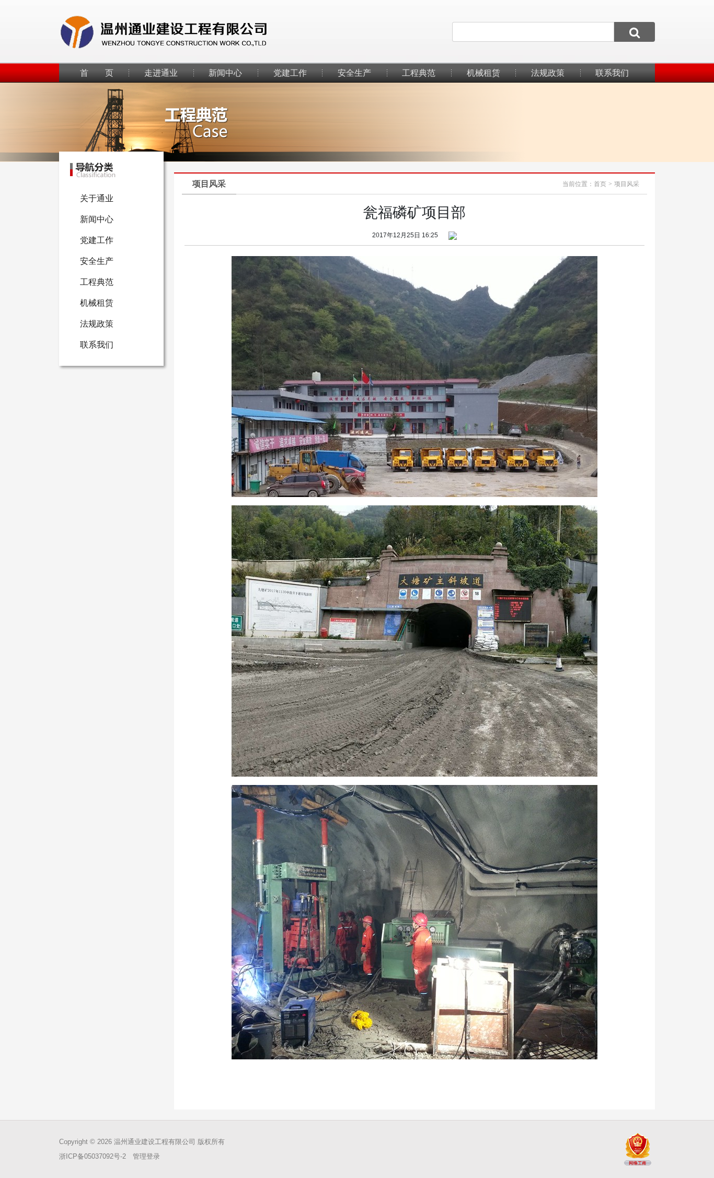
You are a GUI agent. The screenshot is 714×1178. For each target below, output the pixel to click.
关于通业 (96, 198)
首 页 (96, 72)
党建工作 (290, 72)
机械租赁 (483, 72)
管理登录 (146, 1156)
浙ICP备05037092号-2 (92, 1156)
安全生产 (354, 72)
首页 (600, 184)
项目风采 (626, 184)
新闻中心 (225, 72)
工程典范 (418, 72)
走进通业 (161, 72)
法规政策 (548, 72)
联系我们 (612, 72)
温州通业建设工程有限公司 (154, 1142)
